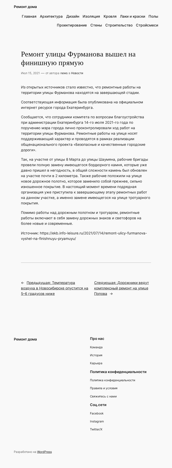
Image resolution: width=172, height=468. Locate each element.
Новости (77, 73)
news (64, 73)
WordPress (44, 452)
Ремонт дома (25, 7)
